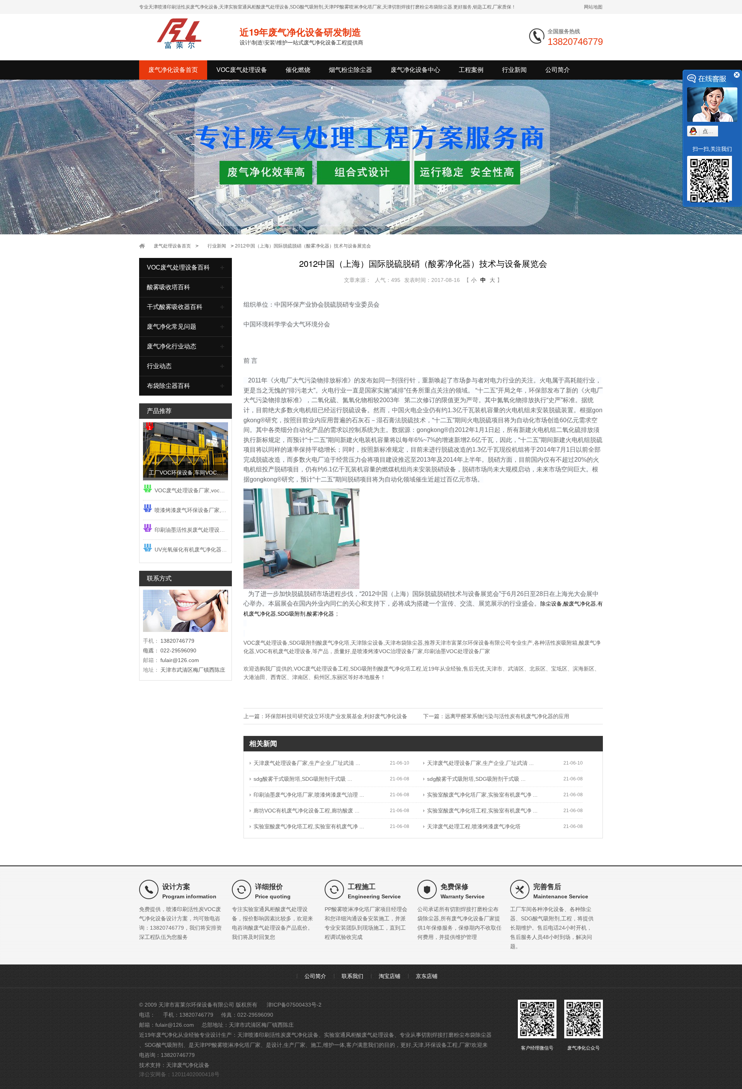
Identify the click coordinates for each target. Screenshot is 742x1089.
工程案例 (471, 70)
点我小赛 (713, 131)
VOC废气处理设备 (241, 70)
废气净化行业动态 (171, 346)
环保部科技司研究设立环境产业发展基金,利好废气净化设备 (336, 716)
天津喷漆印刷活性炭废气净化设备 (277, 1035)
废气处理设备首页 (172, 246)
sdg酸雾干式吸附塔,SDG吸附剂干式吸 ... (303, 779)
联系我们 (352, 976)
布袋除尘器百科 (168, 385)
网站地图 (593, 7)
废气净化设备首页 (173, 70)
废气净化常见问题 (171, 326)
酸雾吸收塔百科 (168, 287)
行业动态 (159, 366)
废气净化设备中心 (415, 70)
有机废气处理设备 (289, 651)
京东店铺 (426, 976)
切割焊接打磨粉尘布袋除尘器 (456, 1035)
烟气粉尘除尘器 (350, 70)
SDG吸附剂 (364, 669)
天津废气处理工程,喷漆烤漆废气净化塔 (474, 826)
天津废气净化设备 (187, 1065)
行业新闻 (514, 70)
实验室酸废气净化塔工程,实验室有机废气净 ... (482, 810)
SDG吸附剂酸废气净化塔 (319, 643)
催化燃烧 (298, 70)
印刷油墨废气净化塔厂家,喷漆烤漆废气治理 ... (309, 795)
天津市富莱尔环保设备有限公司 (473, 643)
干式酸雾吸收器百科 (175, 307)
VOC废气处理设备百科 (178, 267)
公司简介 (557, 70)
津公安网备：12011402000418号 (179, 1074)
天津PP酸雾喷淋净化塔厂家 (227, 1045)
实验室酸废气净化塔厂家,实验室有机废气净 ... (482, 795)
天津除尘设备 (367, 643)
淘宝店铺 (389, 976)
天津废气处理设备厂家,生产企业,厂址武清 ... (307, 763)
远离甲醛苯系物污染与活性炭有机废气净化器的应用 (507, 716)
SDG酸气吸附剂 (164, 1045)
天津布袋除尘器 (404, 643)
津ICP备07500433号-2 (294, 1005)
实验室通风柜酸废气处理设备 (359, 1035)
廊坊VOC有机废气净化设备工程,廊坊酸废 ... (306, 810)
